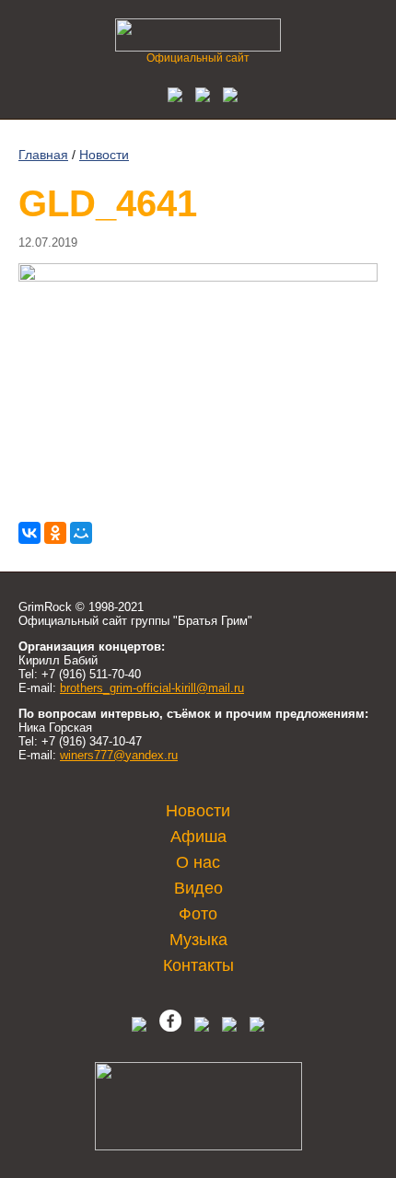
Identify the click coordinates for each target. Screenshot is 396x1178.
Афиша (198, 836)
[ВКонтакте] (29, 533)
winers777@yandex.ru (119, 755)
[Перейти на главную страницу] (198, 46)
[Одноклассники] (55, 533)
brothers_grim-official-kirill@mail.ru (152, 688)
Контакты (198, 965)
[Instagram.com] (229, 1027)
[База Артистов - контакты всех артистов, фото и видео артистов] (198, 1146)
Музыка (198, 939)
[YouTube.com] (226, 97)
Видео (198, 888)
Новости (104, 154)
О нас (198, 862)
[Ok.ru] (198, 97)
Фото (198, 914)
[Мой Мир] (81, 533)
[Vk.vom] (170, 97)
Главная (43, 154)
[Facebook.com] (170, 1027)
